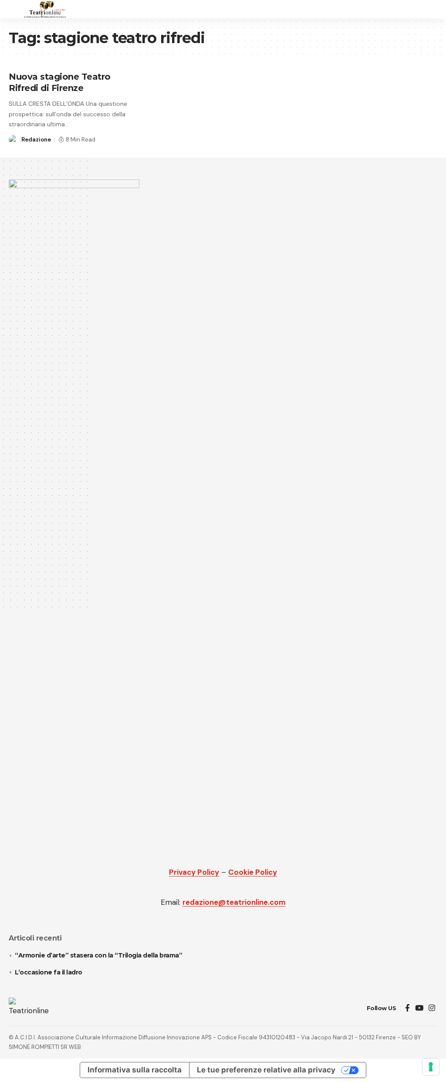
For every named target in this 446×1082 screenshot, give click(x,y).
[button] (16, 9)
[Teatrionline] (45, 9)
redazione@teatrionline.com (234, 902)
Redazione (36, 139)
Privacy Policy (194, 872)
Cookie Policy (252, 872)
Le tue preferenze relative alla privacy (266, 1069)
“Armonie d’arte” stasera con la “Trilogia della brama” (98, 955)
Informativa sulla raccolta (135, 1069)
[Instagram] (431, 1008)
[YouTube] (419, 1008)
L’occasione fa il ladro (49, 972)
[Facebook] (407, 1008)
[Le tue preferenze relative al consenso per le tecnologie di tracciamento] (430, 1066)
